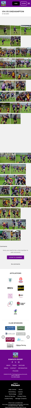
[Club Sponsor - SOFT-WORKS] (21, 339)
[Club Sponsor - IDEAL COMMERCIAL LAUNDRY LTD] (10, 345)
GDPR (20, 394)
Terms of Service (10, 396)
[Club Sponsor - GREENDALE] (21, 334)
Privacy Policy (22, 396)
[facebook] (12, 362)
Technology (12, 394)
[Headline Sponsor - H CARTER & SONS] (10, 328)
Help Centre (12, 389)
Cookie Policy (9, 398)
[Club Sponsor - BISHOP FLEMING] (21, 345)
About (20, 389)
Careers (20, 392)
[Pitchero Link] (15, 385)
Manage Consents (21, 398)
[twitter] (15, 362)
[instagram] (19, 362)
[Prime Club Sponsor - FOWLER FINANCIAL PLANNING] (10, 334)
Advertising (12, 392)
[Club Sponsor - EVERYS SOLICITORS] (10, 339)
